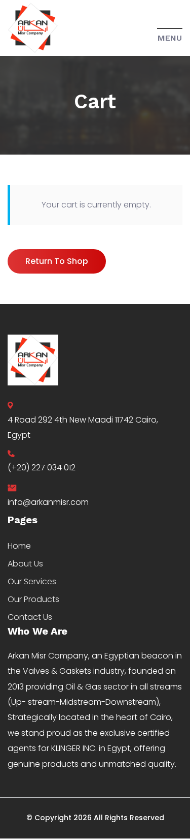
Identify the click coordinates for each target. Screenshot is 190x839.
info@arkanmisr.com (48, 502)
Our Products (33, 599)
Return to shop (56, 261)
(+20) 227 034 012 (41, 467)
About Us (25, 564)
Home (19, 546)
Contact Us (30, 617)
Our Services (32, 581)
